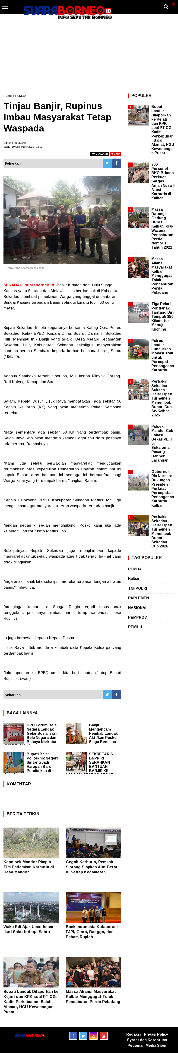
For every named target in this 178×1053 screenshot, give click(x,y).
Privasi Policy (156, 1034)
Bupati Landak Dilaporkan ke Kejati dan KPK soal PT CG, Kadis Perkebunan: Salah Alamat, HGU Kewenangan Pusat (30, 1001)
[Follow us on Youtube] (104, 1036)
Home (7, 95)
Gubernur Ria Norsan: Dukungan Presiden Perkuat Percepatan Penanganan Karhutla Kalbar (162, 488)
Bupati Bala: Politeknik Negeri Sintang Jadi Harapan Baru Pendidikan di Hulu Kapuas (30, 764)
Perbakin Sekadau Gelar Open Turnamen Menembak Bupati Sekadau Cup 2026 (161, 531)
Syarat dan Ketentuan (147, 1040)
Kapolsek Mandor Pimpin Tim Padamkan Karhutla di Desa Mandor (28, 867)
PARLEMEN (138, 598)
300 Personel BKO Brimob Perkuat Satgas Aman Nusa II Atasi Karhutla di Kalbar (163, 181)
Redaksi (133, 1034)
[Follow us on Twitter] (83, 1036)
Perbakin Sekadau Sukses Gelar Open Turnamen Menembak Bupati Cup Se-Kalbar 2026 (161, 398)
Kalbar (134, 579)
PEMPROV (137, 617)
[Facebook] (116, 163)
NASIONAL (138, 608)
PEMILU (135, 627)
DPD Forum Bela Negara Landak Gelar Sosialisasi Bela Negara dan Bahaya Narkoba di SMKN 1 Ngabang (30, 735)
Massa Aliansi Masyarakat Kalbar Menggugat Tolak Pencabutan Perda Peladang (93, 996)
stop (116, 153)
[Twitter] (107, 163)
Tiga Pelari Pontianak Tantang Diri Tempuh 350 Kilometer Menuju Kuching (162, 316)
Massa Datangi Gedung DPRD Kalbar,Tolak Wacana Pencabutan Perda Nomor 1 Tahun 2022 (162, 228)
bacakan (101, 153)
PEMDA (20, 95)
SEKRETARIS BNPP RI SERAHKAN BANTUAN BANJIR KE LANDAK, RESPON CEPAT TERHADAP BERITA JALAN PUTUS (90, 768)
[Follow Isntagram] (93, 1036)
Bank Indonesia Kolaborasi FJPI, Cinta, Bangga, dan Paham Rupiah (92, 932)
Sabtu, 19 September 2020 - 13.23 (22, 146)
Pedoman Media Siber (147, 1045)
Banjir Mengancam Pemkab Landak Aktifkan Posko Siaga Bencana (103, 733)
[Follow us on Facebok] (73, 1036)
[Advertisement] (89, 56)
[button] (173, 2)
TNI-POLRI (137, 588)
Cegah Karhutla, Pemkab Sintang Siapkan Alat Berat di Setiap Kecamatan (92, 867)
